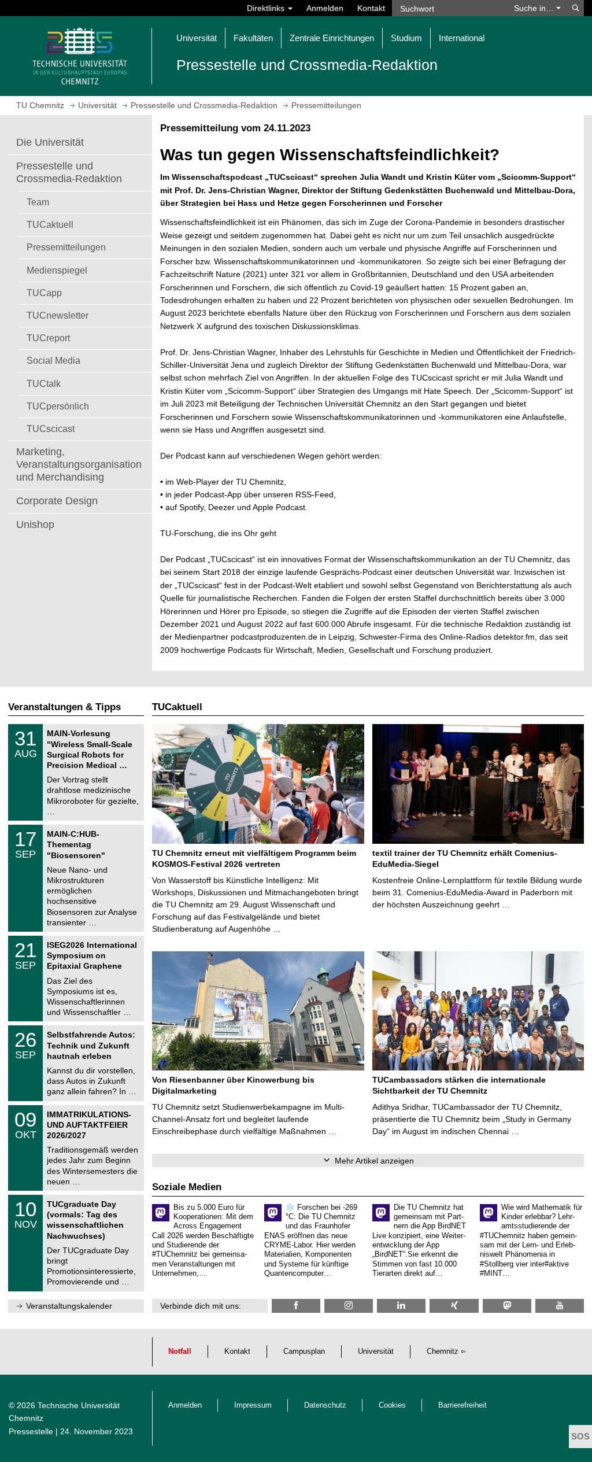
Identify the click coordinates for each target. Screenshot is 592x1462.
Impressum (253, 1405)
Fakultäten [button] (253, 38)
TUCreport (48, 338)
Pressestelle (31, 1431)
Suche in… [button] (535, 8)
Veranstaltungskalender (69, 1305)
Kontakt (371, 8)
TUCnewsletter (57, 315)
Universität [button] (196, 38)
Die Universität (50, 142)
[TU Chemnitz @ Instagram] (348, 1305)
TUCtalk (44, 383)
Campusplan (304, 1351)
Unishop (35, 524)
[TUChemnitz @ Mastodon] (507, 1305)
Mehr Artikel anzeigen (374, 1160)
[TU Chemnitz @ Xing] (454, 1305)
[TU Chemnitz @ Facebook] (296, 1305)
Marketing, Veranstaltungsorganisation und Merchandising (79, 464)
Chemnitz (442, 1351)
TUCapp (44, 292)
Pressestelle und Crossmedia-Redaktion (69, 172)
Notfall (179, 1351)
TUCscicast (51, 428)
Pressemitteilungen (66, 247)
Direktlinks (267, 8)
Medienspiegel (57, 270)
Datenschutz (325, 1405)
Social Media (53, 360)
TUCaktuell (50, 224)
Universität (376, 1351)
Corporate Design (57, 501)
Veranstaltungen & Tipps (64, 707)
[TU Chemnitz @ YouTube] (559, 1305)
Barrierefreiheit (462, 1405)
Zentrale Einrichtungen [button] (332, 38)
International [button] (461, 38)
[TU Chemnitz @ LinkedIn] (401, 1305)
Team (38, 202)
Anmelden (324, 8)
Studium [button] (406, 38)
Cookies (392, 1405)
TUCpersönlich (58, 406)
